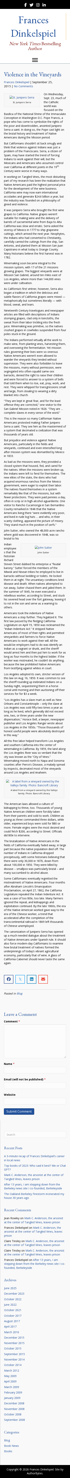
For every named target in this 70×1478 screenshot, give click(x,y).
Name (9, 1064)
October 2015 (12, 1348)
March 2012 (11, 1370)
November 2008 (14, 1409)
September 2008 (14, 1420)
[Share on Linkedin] (31, 979)
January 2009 (12, 1398)
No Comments (23, 86)
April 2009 (10, 1381)
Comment (12, 1021)
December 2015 (14, 1337)
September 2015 (14, 1354)
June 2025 (10, 1288)
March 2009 (11, 1387)
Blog (19, 993)
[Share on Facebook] (8, 979)
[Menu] (35, 60)
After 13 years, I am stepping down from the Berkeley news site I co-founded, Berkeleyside (33, 1186)
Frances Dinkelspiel (16, 82)
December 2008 (14, 1403)
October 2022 (12, 1299)
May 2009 (10, 1376)
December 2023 (14, 1293)
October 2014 (12, 1365)
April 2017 (10, 1326)
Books (8, 1451)
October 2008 (12, 1414)
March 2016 (11, 1332)
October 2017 (12, 1315)
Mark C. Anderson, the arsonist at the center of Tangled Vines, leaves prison (33, 1177)
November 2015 (14, 1343)
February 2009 (13, 1392)
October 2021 (12, 1310)
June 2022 (10, 1304)
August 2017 (12, 1321)
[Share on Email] (43, 979)
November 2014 (14, 1359)
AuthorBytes (35, 1473)
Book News (11, 1446)
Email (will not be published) (25, 1079)
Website (10, 1094)
